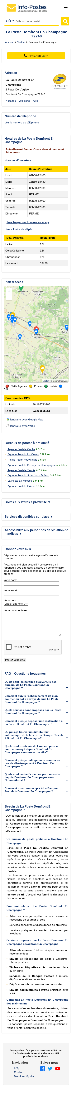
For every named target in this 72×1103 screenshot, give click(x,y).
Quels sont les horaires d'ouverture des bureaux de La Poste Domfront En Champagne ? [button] (30, 684)
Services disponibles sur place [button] (29, 516)
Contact (18, 1072)
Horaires (11, 100)
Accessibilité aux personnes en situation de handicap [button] (36, 531)
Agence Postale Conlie (21, 449)
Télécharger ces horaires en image (28, 222)
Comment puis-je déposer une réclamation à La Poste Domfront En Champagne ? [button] (34, 722)
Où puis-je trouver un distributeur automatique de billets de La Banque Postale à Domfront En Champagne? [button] (34, 735)
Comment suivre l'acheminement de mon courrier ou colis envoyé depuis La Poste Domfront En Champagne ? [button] (32, 699)
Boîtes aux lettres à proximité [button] (28, 502)
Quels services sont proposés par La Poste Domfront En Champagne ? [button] (33, 711)
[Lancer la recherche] (65, 21)
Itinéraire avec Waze (22, 425)
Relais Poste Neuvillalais (22, 459)
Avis (35, 100)
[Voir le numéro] (36, 55)
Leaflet (46, 381)
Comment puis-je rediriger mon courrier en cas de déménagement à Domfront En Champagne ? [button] (32, 763)
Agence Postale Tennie (21, 470)
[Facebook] (42, 1069)
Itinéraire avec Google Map (26, 419)
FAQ (16, 1067)
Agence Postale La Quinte (23, 454)
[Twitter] (50, 1069)
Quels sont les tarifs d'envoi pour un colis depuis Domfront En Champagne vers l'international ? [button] (32, 777)
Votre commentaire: (15, 610)
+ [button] (9, 291)
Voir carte (24, 100)
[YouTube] (57, 1069)
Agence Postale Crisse (21, 486)
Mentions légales (24, 1076)
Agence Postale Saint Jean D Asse (28, 475)
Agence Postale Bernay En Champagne (31, 465)
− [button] (9, 297)
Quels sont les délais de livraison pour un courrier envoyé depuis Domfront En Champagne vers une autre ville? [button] (32, 749)
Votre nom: (10, 579)
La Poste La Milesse (19, 480)
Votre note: (10, 600)
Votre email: (11, 590)
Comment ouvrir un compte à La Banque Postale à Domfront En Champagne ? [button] (31, 790)
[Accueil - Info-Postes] (27, 12)
